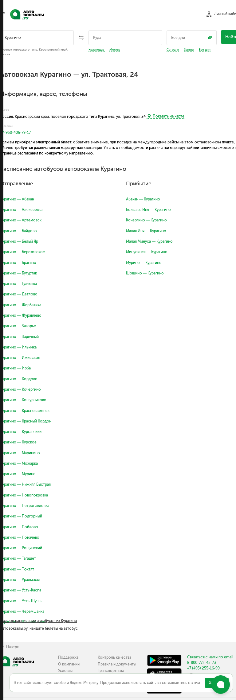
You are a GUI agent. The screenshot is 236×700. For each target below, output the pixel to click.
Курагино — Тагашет (18, 558)
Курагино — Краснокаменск (24, 411)
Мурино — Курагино (144, 263)
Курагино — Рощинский (21, 548)
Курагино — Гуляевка (18, 284)
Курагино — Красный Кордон (25, 421)
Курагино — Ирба (15, 368)
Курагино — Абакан (17, 199)
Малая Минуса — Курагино (149, 241)
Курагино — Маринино (20, 453)
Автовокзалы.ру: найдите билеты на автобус (39, 628)
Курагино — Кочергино (20, 389)
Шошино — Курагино (145, 273)
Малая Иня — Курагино (146, 231)
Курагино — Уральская (20, 580)
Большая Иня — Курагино (148, 210)
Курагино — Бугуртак (18, 273)
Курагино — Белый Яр (19, 241)
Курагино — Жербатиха (20, 305)
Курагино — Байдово (18, 231)
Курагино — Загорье (18, 326)
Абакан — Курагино (143, 199)
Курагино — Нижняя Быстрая (25, 484)
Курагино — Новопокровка (24, 495)
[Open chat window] (220, 684)
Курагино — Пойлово (19, 527)
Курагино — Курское (18, 442)
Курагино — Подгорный (21, 516)
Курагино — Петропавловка (24, 506)
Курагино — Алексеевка (21, 210)
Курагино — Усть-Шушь (20, 601)
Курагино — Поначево (19, 537)
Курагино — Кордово (18, 379)
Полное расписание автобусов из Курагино (38, 621)
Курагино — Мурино (18, 474)
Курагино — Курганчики (20, 432)
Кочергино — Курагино (146, 220)
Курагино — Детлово (18, 294)
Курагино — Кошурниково (23, 400)
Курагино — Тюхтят (17, 569)
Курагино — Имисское (20, 358)
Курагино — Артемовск (20, 220)
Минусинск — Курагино (146, 252)
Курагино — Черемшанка (22, 611)
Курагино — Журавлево (20, 315)
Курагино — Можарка (19, 463)
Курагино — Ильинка (18, 347)
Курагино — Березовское (22, 252)
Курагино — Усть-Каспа (20, 590)
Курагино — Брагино (18, 263)
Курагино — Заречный (19, 337)
